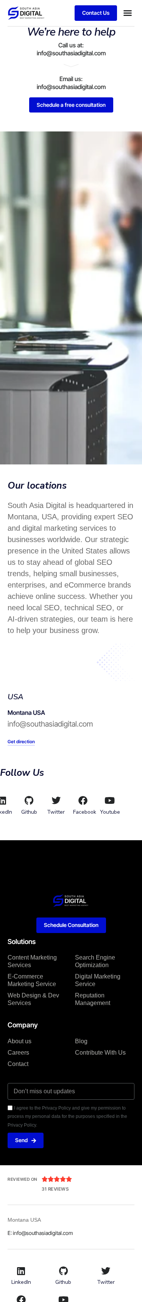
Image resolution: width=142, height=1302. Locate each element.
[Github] (29, 800)
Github (29, 812)
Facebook (84, 812)
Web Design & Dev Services (33, 999)
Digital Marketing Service (97, 980)
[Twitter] (56, 800)
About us (19, 1041)
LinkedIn (21, 1282)
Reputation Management (92, 999)
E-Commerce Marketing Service (32, 980)
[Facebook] (82, 800)
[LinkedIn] (21, 1270)
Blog (81, 1041)
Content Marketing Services (32, 961)
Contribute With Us (100, 1052)
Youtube (110, 812)
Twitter (56, 812)
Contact (18, 1064)
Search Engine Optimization (95, 961)
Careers (18, 1052)
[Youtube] (109, 800)
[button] (127, 13)
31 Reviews (55, 1189)
